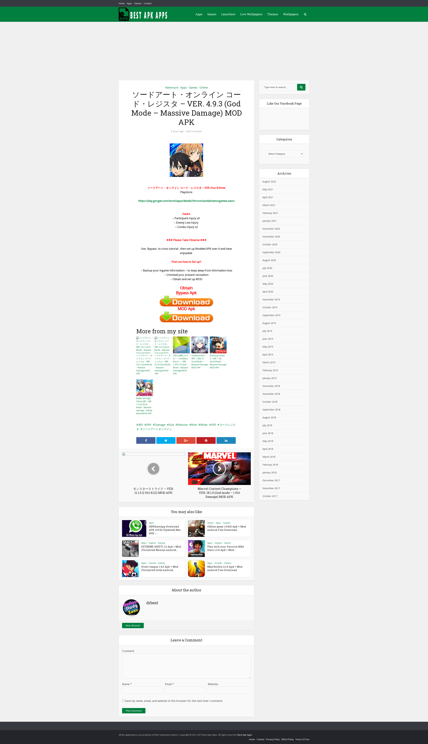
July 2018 (267, 425)
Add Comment (194, 131)
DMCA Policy (287, 739)
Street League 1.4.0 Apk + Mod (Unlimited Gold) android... (159, 568)
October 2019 (269, 307)
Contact (147, 3)
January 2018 (269, 472)
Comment (128, 651)
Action (210, 522)
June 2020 (267, 275)
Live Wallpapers (251, 14)
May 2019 (267, 346)
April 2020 (267, 291)
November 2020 (271, 236)
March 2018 (268, 456)
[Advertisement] (214, 46)
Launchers (228, 14)
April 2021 (267, 197)
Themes (272, 14)
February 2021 (270, 213)
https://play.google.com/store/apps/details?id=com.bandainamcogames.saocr (186, 201)
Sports (227, 542)
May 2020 (267, 283)
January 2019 (269, 378)
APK (148, 425)
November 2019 (271, 299)
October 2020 (269, 244)
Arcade (218, 562)
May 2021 (267, 189)
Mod (194, 425)
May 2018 (267, 441)
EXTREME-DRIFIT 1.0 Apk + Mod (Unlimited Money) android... (161, 548)
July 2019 (267, 331)
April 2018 (267, 448)
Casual (152, 562)
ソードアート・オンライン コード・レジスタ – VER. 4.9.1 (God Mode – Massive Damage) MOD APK (144, 364)
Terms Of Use (302, 739)
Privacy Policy (273, 739)
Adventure (171, 87)
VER (213, 425)
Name (127, 684)
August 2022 (269, 181)
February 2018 (270, 464)
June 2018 (267, 433)
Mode (203, 425)
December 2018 (271, 386)
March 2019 (268, 362)
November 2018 (271, 393)
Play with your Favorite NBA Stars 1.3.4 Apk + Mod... (225, 548)
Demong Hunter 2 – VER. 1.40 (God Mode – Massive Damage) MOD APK (218, 361)
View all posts (133, 625)
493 (140, 425)
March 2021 (268, 205)
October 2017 (269, 496)
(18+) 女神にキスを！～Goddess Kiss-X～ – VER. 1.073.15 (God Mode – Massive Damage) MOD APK (180, 364)
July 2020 (267, 268)
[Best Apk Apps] (144, 14)
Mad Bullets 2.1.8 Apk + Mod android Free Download (224, 568)
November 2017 (271, 488)
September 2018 (271, 409)
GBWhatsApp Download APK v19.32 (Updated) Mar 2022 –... (165, 530)
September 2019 (271, 315)
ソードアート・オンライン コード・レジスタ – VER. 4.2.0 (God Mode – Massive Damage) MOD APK (163, 364)
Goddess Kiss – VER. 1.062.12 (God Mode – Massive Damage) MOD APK (199, 361)
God (171, 425)
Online (204, 87)
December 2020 (271, 228)
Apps (129, 3)
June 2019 (267, 338)
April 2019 (267, 354)
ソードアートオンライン (157, 429)
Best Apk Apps (245, 734)
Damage (160, 425)
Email (169, 684)
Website (213, 684)
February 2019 (270, 370)
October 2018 (269, 401)
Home (122, 3)
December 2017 (271, 480)
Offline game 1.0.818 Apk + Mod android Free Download (226, 528)
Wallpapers (290, 14)
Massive (182, 425)
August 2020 (269, 260)
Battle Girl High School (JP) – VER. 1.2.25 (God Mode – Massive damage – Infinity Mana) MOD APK (144, 406)
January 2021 (269, 220)
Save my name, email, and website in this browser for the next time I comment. (174, 701)
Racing (161, 542)
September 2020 (271, 252)
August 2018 (269, 417)
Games (138, 3)
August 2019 (269, 323)
